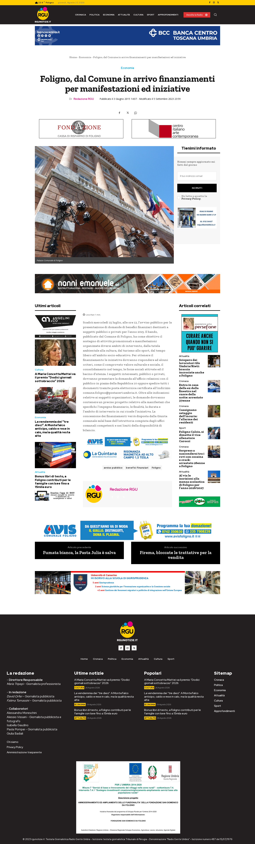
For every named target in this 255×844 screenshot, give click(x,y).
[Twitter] (218, 3)
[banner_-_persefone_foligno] (199, 333)
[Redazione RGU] (96, 493)
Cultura (39, 370)
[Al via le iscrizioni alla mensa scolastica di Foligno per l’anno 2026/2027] (214, 477)
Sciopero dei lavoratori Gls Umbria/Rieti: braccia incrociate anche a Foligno (191, 367)
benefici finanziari (137, 467)
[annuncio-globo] (199, 501)
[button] (215, 14)
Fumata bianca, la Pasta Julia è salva (79, 552)
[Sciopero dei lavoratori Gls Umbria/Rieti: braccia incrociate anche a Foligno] (214, 361)
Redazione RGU (84, 98)
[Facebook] (210, 3)
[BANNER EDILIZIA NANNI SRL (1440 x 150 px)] (127, 283)
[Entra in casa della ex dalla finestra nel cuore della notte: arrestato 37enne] (214, 386)
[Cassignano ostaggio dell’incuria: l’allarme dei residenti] (214, 411)
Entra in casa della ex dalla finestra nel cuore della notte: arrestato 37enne (191, 392)
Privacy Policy (191, 198)
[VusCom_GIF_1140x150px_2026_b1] (127, 38)
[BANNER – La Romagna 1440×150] (127, 441)
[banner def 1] (127, 586)
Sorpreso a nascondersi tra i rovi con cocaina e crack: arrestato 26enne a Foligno (192, 458)
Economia (85, 57)
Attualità (40, 472)
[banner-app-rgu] (55, 496)
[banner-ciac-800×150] (174, 128)
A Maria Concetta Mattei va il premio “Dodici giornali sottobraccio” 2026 (55, 377)
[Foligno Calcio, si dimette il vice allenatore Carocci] (214, 433)
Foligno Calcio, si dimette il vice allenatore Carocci (191, 436)
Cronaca (184, 381)
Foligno (156, 467)
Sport (182, 428)
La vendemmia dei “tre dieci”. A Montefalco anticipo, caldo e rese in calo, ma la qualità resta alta (52, 429)
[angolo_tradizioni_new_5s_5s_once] (55, 326)
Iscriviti (197, 188)
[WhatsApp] (135, 112)
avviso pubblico (113, 467)
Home (73, 57)
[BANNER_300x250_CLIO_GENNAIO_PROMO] (197, 223)
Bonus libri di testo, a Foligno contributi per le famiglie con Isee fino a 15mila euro (53, 481)
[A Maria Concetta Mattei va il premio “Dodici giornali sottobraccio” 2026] (55, 352)
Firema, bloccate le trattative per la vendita (175, 555)
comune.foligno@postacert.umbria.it (110, 393)
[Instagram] (214, 3)
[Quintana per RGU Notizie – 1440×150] (127, 454)
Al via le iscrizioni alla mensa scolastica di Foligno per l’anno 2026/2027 (192, 482)
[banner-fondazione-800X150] (81, 128)
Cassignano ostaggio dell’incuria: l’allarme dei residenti (188, 416)
